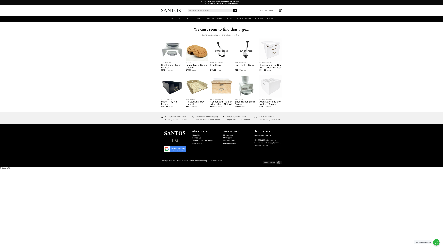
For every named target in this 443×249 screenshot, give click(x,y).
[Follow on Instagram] (176, 140)
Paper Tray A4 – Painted (170, 102)
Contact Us (196, 138)
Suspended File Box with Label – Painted (270, 66)
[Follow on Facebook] (172, 140)
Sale (171, 19)
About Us (196, 135)
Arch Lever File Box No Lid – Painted (270, 102)
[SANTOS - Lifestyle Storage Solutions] (172, 10)
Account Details (229, 143)
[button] (265, 10)
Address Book (229, 141)
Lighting (270, 19)
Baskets (220, 19)
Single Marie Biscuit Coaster (197, 66)
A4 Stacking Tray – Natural (196, 102)
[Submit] (235, 10)
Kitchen (230, 19)
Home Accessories (245, 19)
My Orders (227, 138)
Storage (197, 19)
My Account (228, 135)
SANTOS (177, 161)
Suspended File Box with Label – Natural (221, 102)
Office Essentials (184, 19)
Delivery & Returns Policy (202, 141)
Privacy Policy (197, 143)
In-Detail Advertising (199, 161)
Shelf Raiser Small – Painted (246, 102)
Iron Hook (215, 65)
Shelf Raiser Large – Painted (172, 66)
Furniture (210, 19)
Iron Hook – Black (244, 65)
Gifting (258, 19)
